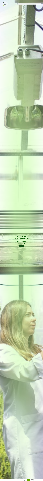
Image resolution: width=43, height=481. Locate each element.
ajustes (24, 480)
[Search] (39, 4)
